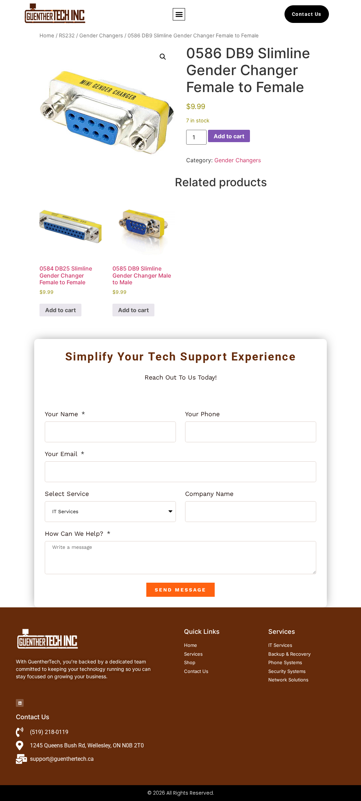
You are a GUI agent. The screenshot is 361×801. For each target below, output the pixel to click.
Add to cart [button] (60, 310)
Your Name (62, 414)
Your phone (202, 414)
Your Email (62, 454)
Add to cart (229, 136)
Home (46, 35)
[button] (179, 14)
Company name (209, 494)
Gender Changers (101, 35)
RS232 (67, 35)
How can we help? (75, 533)
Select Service (67, 494)
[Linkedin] (20, 703)
